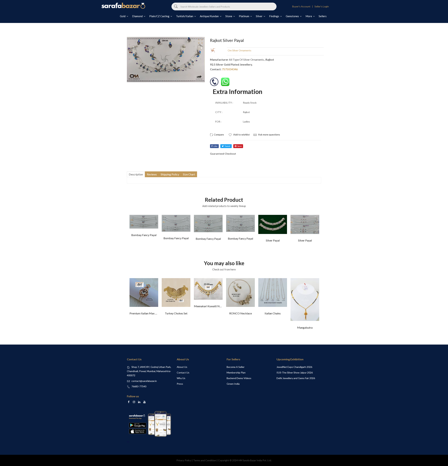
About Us (182, 366)
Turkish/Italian (185, 16)
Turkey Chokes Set (176, 313)
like (215, 146)
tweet (227, 146)
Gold (123, 16)
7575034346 (230, 69)
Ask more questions (269, 134)
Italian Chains (273, 313)
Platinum (244, 16)
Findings (274, 16)
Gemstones (292, 16)
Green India (233, 383)
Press (180, 383)
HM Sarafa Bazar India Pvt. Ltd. (255, 460)
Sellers (323, 16)
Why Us (181, 378)
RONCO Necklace (240, 313)
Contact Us (183, 372)
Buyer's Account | (303, 6)
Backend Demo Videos (239, 378)
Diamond (137, 16)
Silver (259, 16)
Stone (229, 16)
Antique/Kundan (209, 16)
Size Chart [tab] (189, 174)
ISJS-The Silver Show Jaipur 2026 (294, 372)
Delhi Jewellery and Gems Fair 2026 (295, 378)
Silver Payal (273, 240)
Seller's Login (321, 6)
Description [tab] (136, 174)
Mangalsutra (305, 327)
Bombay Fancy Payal (143, 235)
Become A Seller (235, 366)
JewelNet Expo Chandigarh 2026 (294, 366)
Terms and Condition (204, 460)
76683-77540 (138, 386)
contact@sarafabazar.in (144, 380)
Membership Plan (236, 372)
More (309, 16)
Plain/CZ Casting (159, 16)
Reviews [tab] (152, 174)
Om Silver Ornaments (239, 50)
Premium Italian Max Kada (145, 313)
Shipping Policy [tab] (170, 174)
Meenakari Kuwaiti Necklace (211, 306)
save (239, 146)
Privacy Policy (183, 460)
